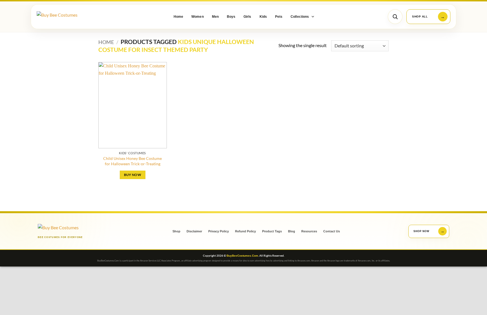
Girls (247, 17)
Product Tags (272, 231)
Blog (291, 231)
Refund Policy (245, 231)
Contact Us (331, 231)
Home (178, 17)
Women (197, 17)
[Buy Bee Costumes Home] (68, 16)
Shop (176, 231)
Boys (231, 17)
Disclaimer (194, 231)
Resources (309, 231)
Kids (263, 17)
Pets (278, 17)
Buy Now (132, 175)
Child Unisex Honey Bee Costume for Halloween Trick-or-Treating (132, 161)
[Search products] (395, 16)
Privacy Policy (218, 231)
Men (215, 17)
